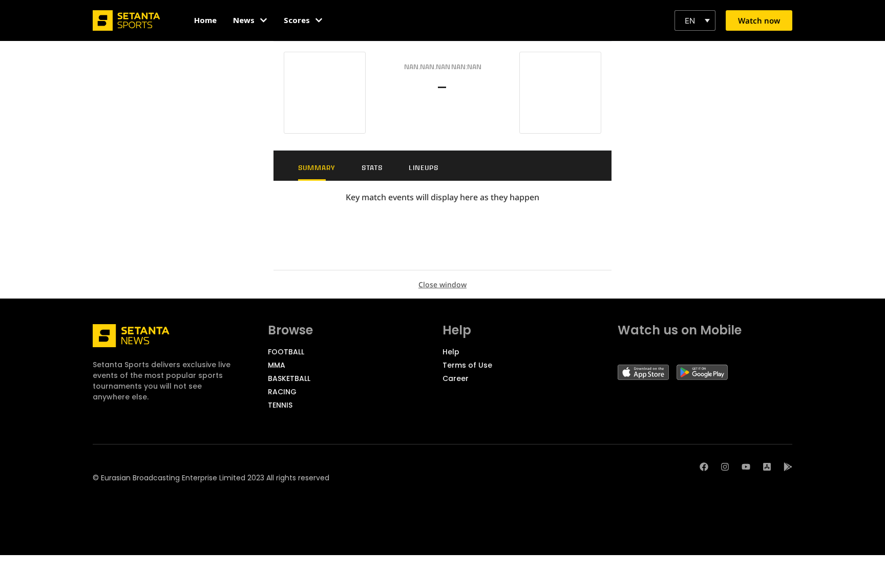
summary (316, 167)
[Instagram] (725, 466)
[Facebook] (704, 466)
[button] (695, 20)
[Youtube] (746, 466)
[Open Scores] (319, 20)
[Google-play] (788, 466)
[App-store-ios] (767, 466)
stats (372, 167)
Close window (442, 284)
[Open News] (263, 20)
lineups (423, 167)
